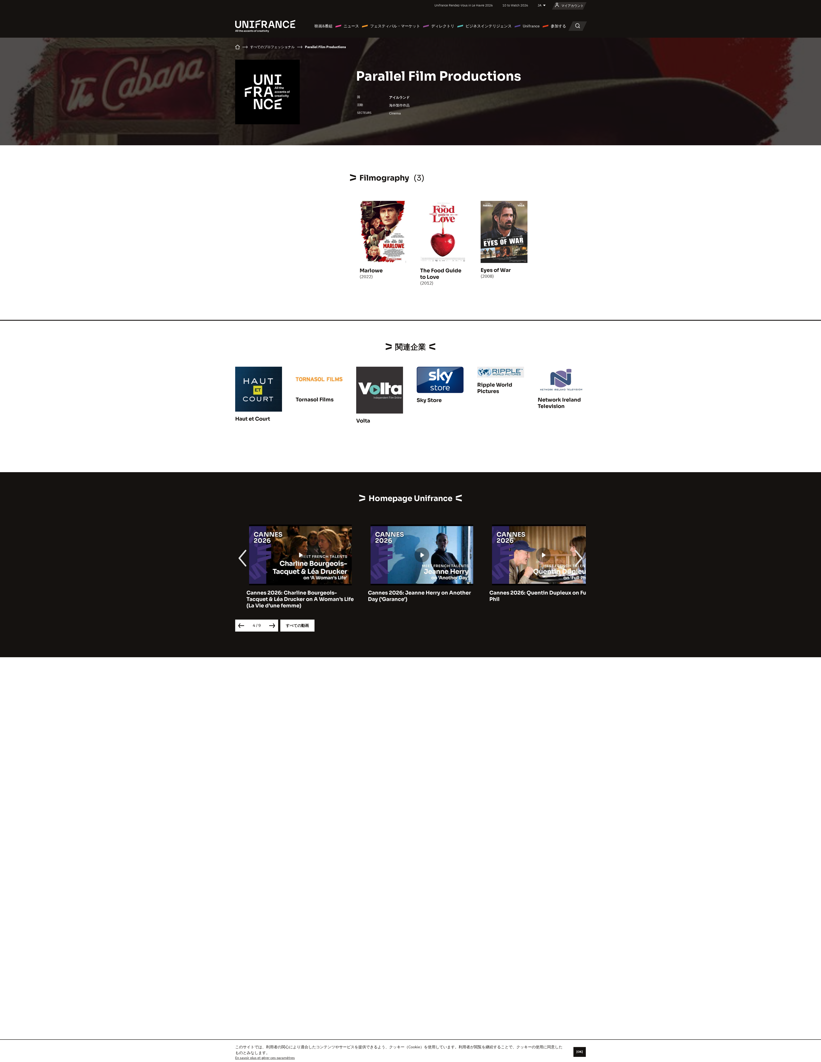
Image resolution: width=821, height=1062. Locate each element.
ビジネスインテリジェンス (488, 26)
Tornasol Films (315, 399)
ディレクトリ (442, 26)
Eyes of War (496, 270)
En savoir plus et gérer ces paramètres (265, 1058)
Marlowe (371, 270)
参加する (558, 26)
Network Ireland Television (559, 403)
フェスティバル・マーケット (395, 26)
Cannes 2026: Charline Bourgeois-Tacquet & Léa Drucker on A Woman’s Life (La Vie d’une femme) (289, 599)
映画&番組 (323, 26)
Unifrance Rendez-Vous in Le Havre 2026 (463, 5)
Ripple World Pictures (494, 388)
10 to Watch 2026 (515, 5)
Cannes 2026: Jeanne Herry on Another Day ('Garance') (408, 596)
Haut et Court (252, 419)
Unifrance (531, 26)
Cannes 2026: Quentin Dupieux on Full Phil (528, 596)
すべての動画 (297, 625)
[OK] (579, 1052)
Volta (363, 421)
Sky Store (429, 400)
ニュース (351, 26)
